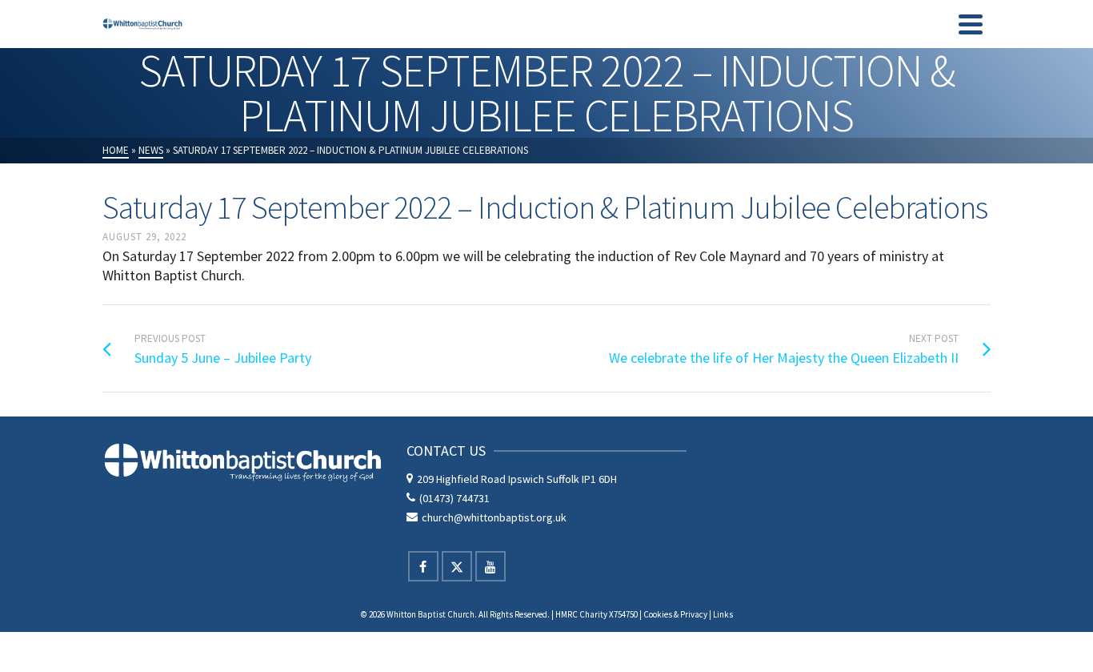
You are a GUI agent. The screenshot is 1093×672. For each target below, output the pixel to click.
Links (723, 614)
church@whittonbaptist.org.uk (494, 517)
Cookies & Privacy (675, 614)
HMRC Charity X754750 (596, 614)
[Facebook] (423, 566)
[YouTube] (490, 566)
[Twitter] (457, 566)
